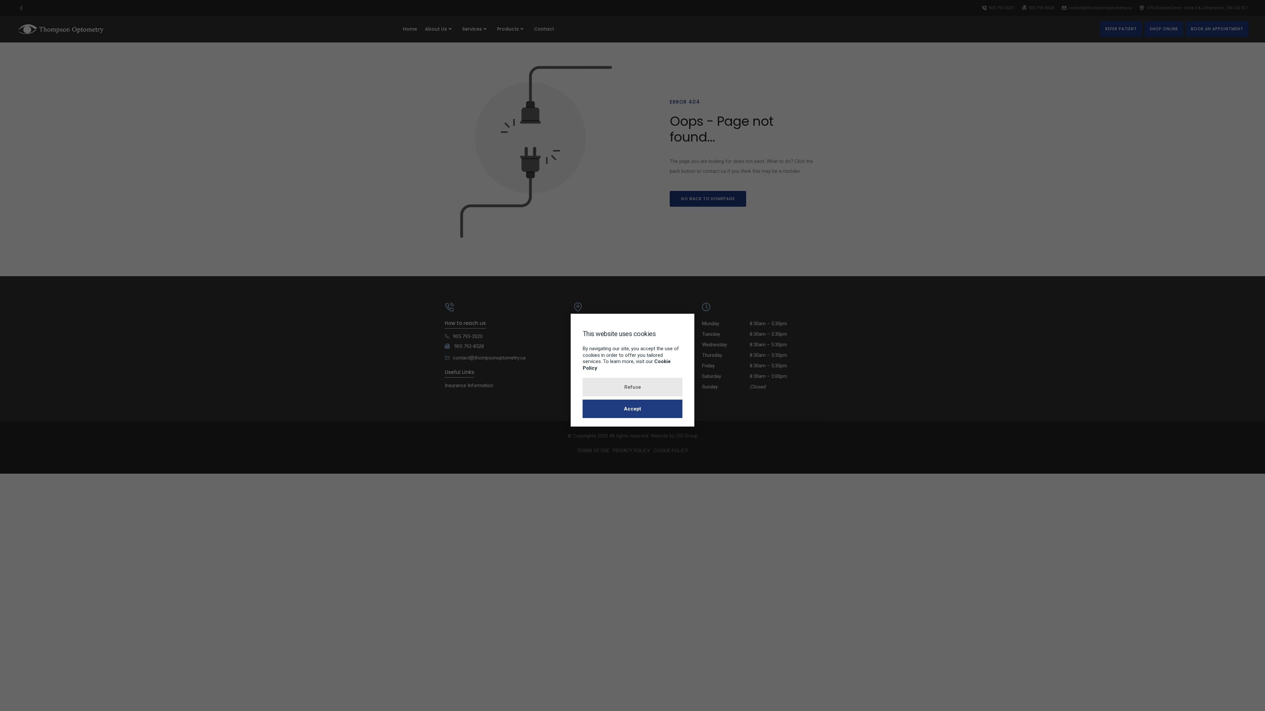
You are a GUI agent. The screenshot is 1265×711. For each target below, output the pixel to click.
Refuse (632, 387)
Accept (632, 409)
